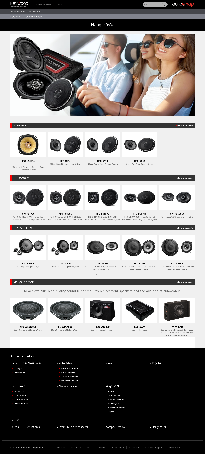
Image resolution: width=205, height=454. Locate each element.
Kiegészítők (112, 387)
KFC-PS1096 (102, 214)
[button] (190, 252)
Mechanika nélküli (69, 380)
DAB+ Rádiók (68, 372)
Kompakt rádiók (115, 427)
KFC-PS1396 (65, 214)
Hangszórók (34, 11)
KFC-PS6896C (176, 214)
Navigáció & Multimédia (26, 364)
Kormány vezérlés (117, 407)
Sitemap (102, 447)
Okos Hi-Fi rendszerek (26, 427)
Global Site (76, 447)
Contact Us (134, 447)
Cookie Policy (174, 447)
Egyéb (111, 411)
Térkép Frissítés (116, 399)
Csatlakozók (114, 395)
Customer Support (153, 447)
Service (90, 447)
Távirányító (113, 403)
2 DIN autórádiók (69, 376)
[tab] (96, 274)
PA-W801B (177, 327)
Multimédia (20, 372)
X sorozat (20, 125)
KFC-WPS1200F (28, 327)
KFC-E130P (65, 263)
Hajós (108, 364)
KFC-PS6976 (139, 214)
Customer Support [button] (35, 16)
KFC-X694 (139, 161)
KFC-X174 (102, 161)
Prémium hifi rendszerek (74, 427)
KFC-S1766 (140, 263)
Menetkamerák (68, 387)
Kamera (111, 391)
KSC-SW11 (139, 327)
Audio (60, 4)
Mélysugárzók (23, 282)
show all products (185, 125)
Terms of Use (118, 447)
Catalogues (16, 16)
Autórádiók (65, 364)
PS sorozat (21, 178)
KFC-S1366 (177, 263)
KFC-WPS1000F (65, 327)
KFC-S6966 (103, 263)
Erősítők (157, 364)
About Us (61, 447)
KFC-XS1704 (28, 161)
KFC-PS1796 (28, 214)
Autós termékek (44, 4)
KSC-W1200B (102, 327)
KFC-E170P (28, 263)
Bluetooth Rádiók (69, 368)
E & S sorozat (23, 228)
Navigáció (19, 368)
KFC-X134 (65, 161)
